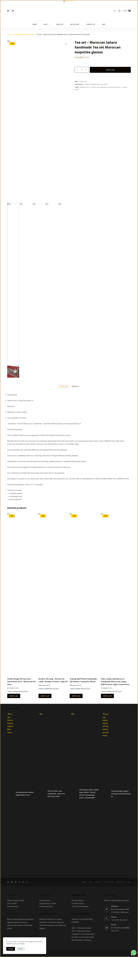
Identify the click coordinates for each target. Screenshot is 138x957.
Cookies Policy (78, 903)
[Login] (119, 11)
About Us (59, 24)
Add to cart (110, 70)
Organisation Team (47, 903)
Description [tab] (64, 386)
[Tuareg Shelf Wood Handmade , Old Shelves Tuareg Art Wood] (85, 594)
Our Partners (12, 906)
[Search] (114, 11)
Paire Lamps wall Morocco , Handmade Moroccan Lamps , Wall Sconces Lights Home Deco (115, 682)
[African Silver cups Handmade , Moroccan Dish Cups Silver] (42, 794)
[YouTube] (23, 882)
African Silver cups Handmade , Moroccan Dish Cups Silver (56, 793)
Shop (45, 24)
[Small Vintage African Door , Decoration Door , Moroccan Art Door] (22, 594)
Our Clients (12, 903)
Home (35, 24)
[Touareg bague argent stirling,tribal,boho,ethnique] (105, 794)
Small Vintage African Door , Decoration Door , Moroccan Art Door (21, 682)
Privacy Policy (77, 900)
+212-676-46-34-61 (119, 920)
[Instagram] (15, 882)
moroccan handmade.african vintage (106, 87)
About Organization (15, 900)
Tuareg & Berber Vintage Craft (96, 84)
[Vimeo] (27, 882)
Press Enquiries (46, 906)
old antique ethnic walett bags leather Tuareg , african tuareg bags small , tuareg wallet (89, 794)
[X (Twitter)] (12, 882)
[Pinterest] (13, 11)
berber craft (85, 87)
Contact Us (90, 24)
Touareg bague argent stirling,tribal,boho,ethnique (121, 793)
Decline (20, 949)
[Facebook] (8, 11)
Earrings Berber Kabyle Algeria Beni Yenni (24, 793)
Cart (103, 24)
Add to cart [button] (13, 696)
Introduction (44, 900)
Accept (10, 949)
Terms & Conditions (80, 906)
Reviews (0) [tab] (75, 386)
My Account (74, 24)
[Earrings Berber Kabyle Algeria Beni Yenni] (10, 794)
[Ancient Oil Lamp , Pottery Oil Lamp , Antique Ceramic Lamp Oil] (53, 594)
